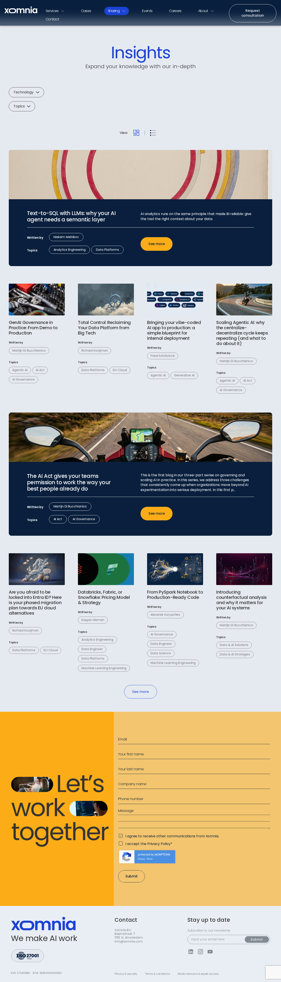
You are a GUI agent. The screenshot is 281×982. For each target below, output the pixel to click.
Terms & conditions (157, 973)
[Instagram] (200, 951)
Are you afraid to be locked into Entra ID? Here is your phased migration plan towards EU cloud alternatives (35, 602)
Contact (52, 19)
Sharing (114, 10)
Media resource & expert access (198, 973)
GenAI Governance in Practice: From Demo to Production (33, 327)
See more (156, 243)
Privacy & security (126, 973)
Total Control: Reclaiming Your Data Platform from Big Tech (104, 327)
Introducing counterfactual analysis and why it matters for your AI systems (241, 600)
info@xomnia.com (129, 941)
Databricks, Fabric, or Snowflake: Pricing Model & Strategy (104, 597)
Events (147, 10)
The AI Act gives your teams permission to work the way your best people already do (69, 482)
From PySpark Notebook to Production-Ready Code (175, 594)
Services (52, 10)
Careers (175, 10)
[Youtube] (210, 951)
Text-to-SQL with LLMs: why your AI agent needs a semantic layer (71, 216)
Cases (86, 10)
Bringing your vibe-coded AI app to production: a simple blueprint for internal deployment (174, 330)
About (203, 10)
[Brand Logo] (20, 10)
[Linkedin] (190, 951)
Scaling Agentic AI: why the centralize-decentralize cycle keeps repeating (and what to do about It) (242, 333)
